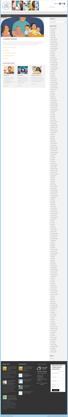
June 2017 (53, 222)
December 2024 (54, 62)
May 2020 (53, 159)
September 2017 (54, 217)
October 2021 (54, 129)
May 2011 (53, 321)
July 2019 (53, 177)
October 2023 (54, 86)
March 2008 (53, 350)
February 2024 (54, 78)
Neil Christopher (26, 385)
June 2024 (53, 73)
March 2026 (53, 37)
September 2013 (54, 294)
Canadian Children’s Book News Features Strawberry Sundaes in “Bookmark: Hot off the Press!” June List (10, 398)
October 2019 (54, 172)
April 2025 (53, 57)
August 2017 (53, 218)
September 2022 (54, 109)
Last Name (54, 380)
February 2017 (54, 229)
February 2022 (54, 121)
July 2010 (53, 333)
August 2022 (53, 111)
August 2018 (53, 197)
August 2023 (53, 89)
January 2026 (53, 41)
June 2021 (53, 136)
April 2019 (53, 183)
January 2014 (53, 289)
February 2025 (54, 59)
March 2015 (53, 263)
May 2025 (53, 55)
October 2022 (54, 107)
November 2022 (54, 105)
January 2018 (53, 209)
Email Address (55, 373)
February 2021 (54, 143)
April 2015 (53, 262)
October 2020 (54, 150)
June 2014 (53, 280)
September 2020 (54, 152)
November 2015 (54, 249)
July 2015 (53, 256)
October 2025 (54, 46)
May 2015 (53, 260)
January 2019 (53, 188)
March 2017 (53, 227)
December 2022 (54, 104)
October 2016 (54, 236)
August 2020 (53, 154)
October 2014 (54, 272)
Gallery (57, 12)
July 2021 (53, 134)
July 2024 (53, 71)
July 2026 (53, 30)
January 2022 (53, 123)
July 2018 (53, 199)
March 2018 (53, 206)
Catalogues (27, 12)
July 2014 (53, 278)
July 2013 (53, 296)
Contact (63, 12)
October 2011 (54, 314)
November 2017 (54, 213)
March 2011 (53, 324)
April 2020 (53, 161)
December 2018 (54, 190)
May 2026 (53, 33)
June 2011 (53, 319)
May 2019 (53, 181)
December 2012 (54, 305)
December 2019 (54, 168)
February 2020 (54, 165)
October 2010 (54, 330)
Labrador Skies (5, 58)
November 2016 (54, 235)
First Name (54, 377)
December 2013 (54, 290)
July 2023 (53, 91)
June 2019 (53, 179)
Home (3, 12)
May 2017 (53, 224)
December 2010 (54, 326)
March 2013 (53, 303)
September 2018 (54, 195)
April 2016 (53, 247)
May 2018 (53, 202)
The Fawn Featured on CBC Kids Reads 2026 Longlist (12, 368)
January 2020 (53, 166)
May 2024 (53, 75)
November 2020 (54, 148)
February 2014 (54, 287)
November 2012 (54, 306)
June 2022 (53, 114)
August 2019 (53, 175)
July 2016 (53, 242)
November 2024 (54, 64)
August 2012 (53, 308)
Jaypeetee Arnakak (27, 379)
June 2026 (53, 32)
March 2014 (53, 285)
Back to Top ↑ (64, 416)
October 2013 (54, 292)
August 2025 (53, 50)
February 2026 (54, 39)
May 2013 (53, 299)
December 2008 (54, 346)
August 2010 (53, 332)
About (9, 12)
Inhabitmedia (3, 416)
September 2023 (54, 87)
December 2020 (54, 147)
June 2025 (53, 53)
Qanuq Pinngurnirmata (28, 391)
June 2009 (53, 341)
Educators (50, 12)
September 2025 (54, 48)
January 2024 (53, 80)
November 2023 (54, 84)
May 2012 (53, 312)
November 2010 (54, 328)
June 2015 (53, 258)
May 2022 (53, 116)
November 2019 (54, 170)
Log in (52, 358)
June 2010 (53, 335)
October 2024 (54, 66)
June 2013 (53, 298)
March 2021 (53, 141)
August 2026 (53, 28)
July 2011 (53, 317)
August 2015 (53, 254)
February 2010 (54, 337)
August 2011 (53, 315)
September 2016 (54, 238)
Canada (54, 386)
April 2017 (53, 226)
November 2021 (54, 127)
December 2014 (54, 269)
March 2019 (53, 184)
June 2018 (53, 201)
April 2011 (53, 323)
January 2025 (53, 60)
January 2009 (53, 344)
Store (20, 12)
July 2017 (53, 220)
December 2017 (54, 211)
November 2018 (54, 192)
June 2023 (53, 93)
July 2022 (53, 112)
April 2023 (53, 96)
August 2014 (53, 276)
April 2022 (53, 118)
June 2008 (53, 348)
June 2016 (53, 244)
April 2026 (53, 35)
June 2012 (53, 310)
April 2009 (53, 342)
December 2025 (54, 42)
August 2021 (53, 132)
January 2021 (53, 145)
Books (15, 12)
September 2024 (54, 68)
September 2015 (54, 253)
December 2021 (54, 125)
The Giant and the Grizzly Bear (8, 55)
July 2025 (53, 51)
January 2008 (53, 351)
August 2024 (53, 69)
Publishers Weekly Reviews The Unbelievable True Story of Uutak (11, 382)
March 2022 (53, 120)
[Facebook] (60, 4)
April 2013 (53, 301)
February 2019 (54, 186)
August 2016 (53, 240)
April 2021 (53, 139)
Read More (6, 85)
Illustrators (42, 12)
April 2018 (53, 204)
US (53, 387)
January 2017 (53, 231)
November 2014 (54, 271)
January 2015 (53, 267)
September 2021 (54, 130)
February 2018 (54, 208)
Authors (34, 12)
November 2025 (54, 44)
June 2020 (53, 157)
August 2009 (53, 339)
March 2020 (53, 163)
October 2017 (54, 215)
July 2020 (53, 156)
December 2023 (54, 82)
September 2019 (54, 174)
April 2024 (53, 77)
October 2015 (54, 251)
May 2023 (53, 95)
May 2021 (53, 138)
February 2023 (54, 100)
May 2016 (53, 245)
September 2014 (54, 274)
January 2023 (53, 102)
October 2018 (54, 193)
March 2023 (53, 98)
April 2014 (53, 283)
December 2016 (54, 233)
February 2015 (54, 265)
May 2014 (53, 281)
